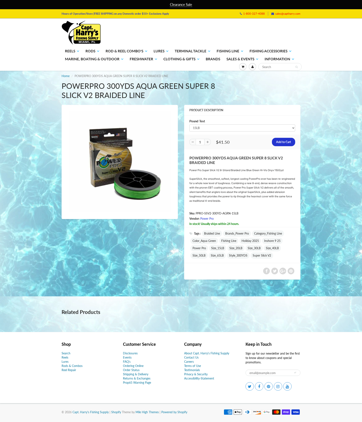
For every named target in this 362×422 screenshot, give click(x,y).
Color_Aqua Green (204, 241)
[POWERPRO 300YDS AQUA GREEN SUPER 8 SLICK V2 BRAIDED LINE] (120, 161)
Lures (159, 51)
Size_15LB (217, 248)
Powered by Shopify (174, 412)
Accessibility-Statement (199, 378)
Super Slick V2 (262, 255)
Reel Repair (69, 370)
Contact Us (191, 357)
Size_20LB (235, 248)
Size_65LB (217, 255)
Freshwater (141, 59)
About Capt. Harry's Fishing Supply (206, 353)
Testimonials (192, 370)
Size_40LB (272, 248)
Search (66, 353)
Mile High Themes (147, 412)
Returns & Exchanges (136, 378)
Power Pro (207, 218)
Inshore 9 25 (272, 241)
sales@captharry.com (287, 13)
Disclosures (130, 353)
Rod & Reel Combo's (124, 51)
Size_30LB (254, 248)
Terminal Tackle (190, 51)
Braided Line (212, 233)
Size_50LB (199, 255)
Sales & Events (240, 59)
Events (127, 357)
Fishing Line (228, 51)
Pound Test (197, 121)
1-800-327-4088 (254, 13)
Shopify (116, 412)
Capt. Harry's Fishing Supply (90, 412)
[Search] (296, 67)
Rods (90, 51)
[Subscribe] (295, 372)
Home (66, 76)
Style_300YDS (238, 255)
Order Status (131, 370)
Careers (189, 361)
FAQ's (127, 361)
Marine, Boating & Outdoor (92, 59)
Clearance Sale (181, 4)
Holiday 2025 (250, 241)
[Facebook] (259, 386)
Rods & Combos (72, 366)
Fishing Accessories (268, 51)
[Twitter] (250, 386)
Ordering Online (133, 366)
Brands (213, 59)
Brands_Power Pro (237, 233)
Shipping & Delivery (135, 374)
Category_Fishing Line (268, 233)
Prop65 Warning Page (137, 382)
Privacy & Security (196, 374)
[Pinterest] (268, 386)
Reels (70, 51)
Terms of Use (192, 366)
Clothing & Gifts (179, 59)
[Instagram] (278, 386)
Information (277, 59)
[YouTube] (287, 386)
